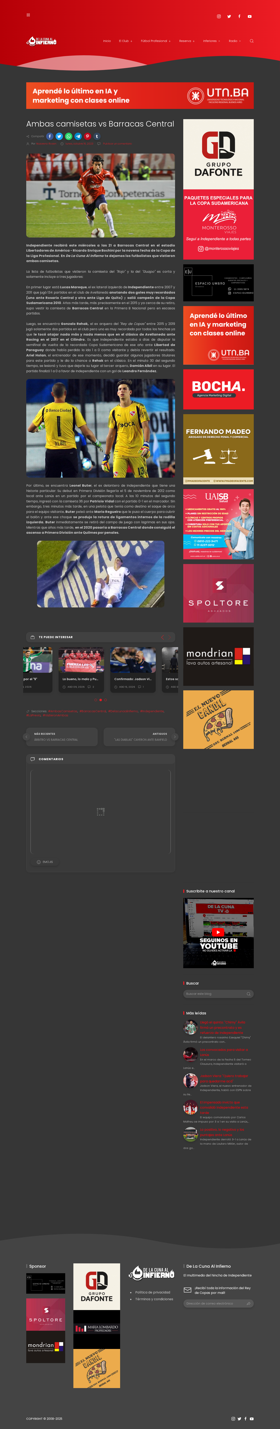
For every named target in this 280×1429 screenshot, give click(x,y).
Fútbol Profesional (154, 41)
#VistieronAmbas (55, 715)
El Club (124, 41)
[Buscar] (252, 41)
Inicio (107, 41)
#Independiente (152, 711)
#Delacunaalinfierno (123, 711)
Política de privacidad (152, 1292)
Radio (233, 41)
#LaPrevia (33, 715)
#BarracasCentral (93, 711)
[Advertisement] (218, 777)
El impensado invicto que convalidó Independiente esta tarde (224, 1107)
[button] (49, 136)
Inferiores (210, 41)
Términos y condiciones (154, 1299)
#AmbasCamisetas (62, 711)
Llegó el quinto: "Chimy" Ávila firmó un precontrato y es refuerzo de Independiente (222, 1027)
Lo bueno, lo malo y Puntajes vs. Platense (61, 679)
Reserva (185, 41)
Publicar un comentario (117, 143)
